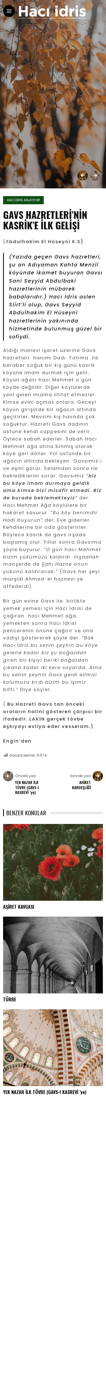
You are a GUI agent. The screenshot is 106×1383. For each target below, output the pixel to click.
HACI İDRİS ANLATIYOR (23, 200)
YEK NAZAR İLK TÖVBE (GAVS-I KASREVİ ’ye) (44, 1092)
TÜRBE (9, 999)
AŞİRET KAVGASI (18, 906)
